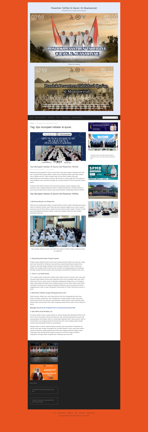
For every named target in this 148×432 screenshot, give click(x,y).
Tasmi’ (32, 277)
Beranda (32, 123)
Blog (31, 117)
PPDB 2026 (51, 117)
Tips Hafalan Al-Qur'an (37, 169)
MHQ (32, 317)
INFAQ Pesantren (40, 117)
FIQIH (57, 117)
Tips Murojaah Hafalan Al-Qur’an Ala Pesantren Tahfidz (54, 167)
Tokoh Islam (66, 117)
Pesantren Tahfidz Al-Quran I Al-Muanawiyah (74, 8)
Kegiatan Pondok (77, 117)
